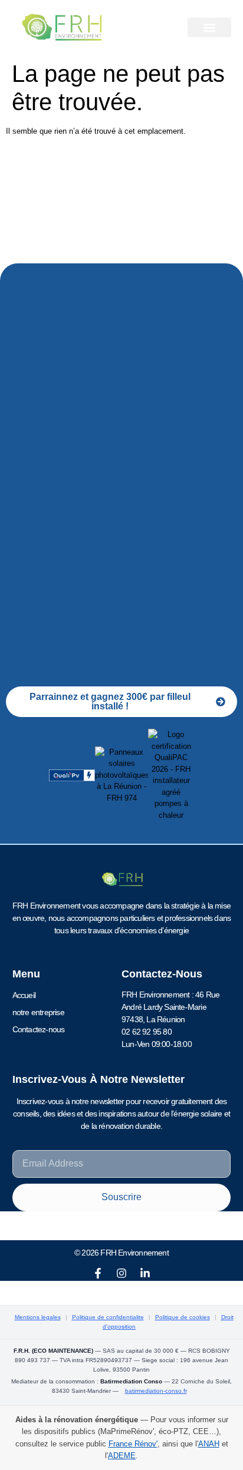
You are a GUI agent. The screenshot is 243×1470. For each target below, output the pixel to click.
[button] (209, 27)
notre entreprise (38, 1012)
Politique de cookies (182, 1317)
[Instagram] (121, 1273)
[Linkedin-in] (145, 1273)
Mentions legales (38, 1317)
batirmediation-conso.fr (156, 1391)
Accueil (23, 995)
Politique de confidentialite (108, 1317)
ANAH (208, 1443)
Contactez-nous (38, 1029)
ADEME (122, 1455)
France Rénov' (133, 1443)
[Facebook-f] (98, 1273)
